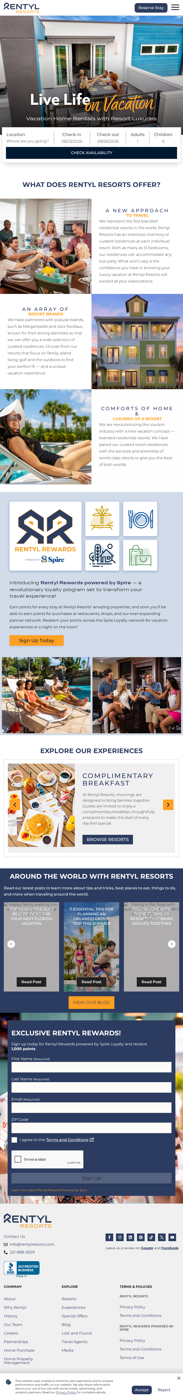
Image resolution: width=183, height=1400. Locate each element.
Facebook (169, 1248)
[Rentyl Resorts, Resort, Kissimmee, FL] (22, 1269)
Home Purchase (26, 1351)
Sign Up (91, 1178)
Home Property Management (26, 1361)
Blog (66, 1324)
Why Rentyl (15, 1307)
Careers (26, 1334)
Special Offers (74, 1316)
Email (25, 1099)
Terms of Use (140, 1358)
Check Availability (91, 153)
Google (147, 1248)
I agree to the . (57, 1139)
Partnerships (25, 1343)
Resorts (69, 1299)
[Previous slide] (11, 944)
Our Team (13, 1324)
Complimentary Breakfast (117, 779)
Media (67, 1350)
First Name (30, 1059)
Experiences (73, 1307)
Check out (108, 134)
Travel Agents (74, 1342)
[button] (15, 805)
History (10, 1316)
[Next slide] (172, 944)
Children (163, 134)
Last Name (30, 1079)
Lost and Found (77, 1334)
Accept (142, 1390)
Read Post (31, 982)
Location (15, 134)
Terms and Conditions (70, 1140)
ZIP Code (20, 1119)
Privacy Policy (132, 1307)
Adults (138, 134)
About (10, 1299)
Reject (164, 1390)
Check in (71, 134)
